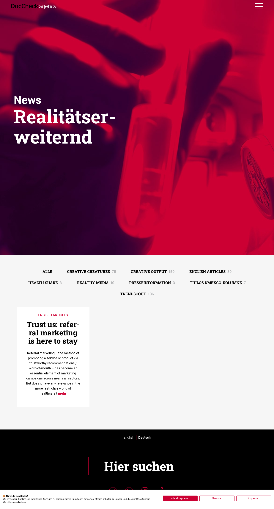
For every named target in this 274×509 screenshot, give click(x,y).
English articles (210, 271)
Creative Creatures (91, 271)
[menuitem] (129, 437)
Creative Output (152, 271)
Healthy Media (95, 282)
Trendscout (137, 293)
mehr (62, 393)
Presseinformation (152, 282)
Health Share (45, 282)
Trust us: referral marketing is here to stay (53, 332)
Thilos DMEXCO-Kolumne (218, 282)
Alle (47, 271)
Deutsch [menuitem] (144, 437)
